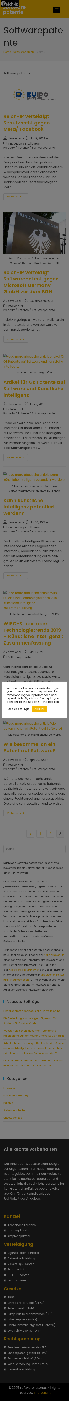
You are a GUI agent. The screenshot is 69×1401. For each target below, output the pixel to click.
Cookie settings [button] (18, 709)
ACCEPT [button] (39, 709)
